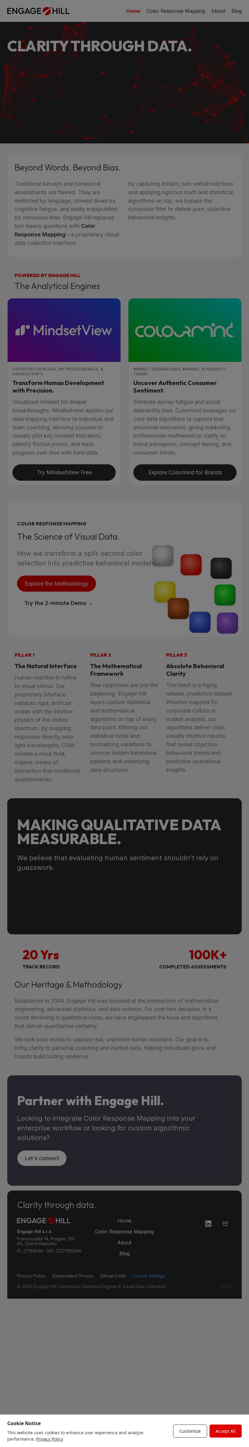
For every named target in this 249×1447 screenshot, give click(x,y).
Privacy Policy (49, 1439)
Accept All (226, 1431)
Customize (190, 1431)
